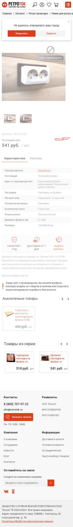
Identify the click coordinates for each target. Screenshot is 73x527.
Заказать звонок (21, 417)
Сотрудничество (51, 450)
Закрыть (51, 33)
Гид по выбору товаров (55, 456)
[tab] (15, 158)
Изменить (22, 33)
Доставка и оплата (53, 439)
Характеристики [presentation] (14, 158)
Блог (6, 456)
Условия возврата (53, 444)
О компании (10, 439)
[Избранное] (49, 5)
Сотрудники (10, 444)
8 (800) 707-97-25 (16, 404)
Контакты (9, 461)
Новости (9, 450)
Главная (7, 13)
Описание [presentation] (36, 158)
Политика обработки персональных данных (27, 521)
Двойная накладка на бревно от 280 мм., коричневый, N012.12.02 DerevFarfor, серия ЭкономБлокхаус (58, 358)
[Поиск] (35, 5)
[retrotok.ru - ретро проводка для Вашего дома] (14, 5)
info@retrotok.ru (13, 409)
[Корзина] (56, 5)
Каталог (20, 13)
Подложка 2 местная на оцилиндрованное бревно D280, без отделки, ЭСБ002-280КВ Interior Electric (24, 315)
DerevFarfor (44, 170)
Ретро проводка (38, 13)
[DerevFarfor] (62, 138)
